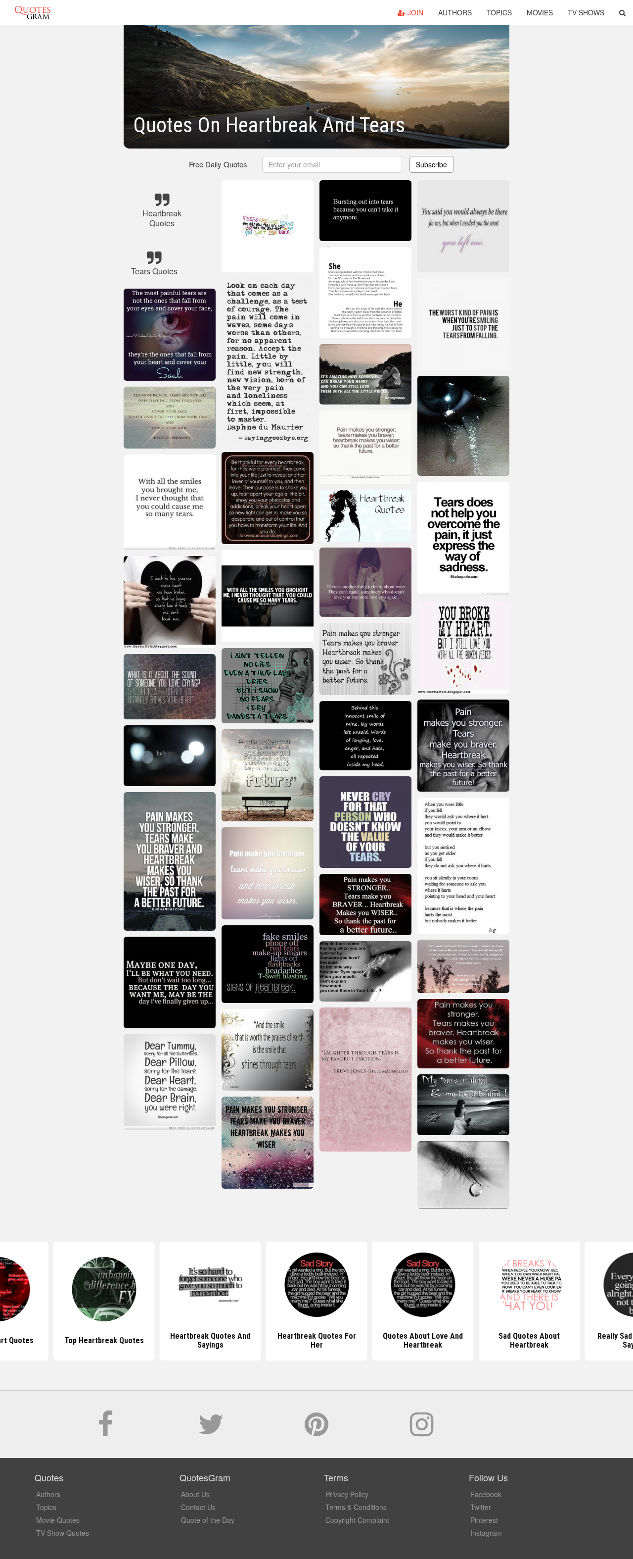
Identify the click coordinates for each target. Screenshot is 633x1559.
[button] (622, 12)
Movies (540, 12)
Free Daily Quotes (218, 164)
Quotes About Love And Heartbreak (423, 1340)
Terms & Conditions (356, 1507)
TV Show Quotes (62, 1533)
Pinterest (484, 1520)
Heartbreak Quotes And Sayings (210, 1340)
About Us (195, 1494)
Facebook (485, 1494)
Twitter (480, 1507)
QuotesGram (32, 12)
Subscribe (431, 164)
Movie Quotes (58, 1520)
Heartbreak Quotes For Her (316, 1340)
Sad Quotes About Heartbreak (529, 1340)
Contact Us (198, 1507)
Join (414, 12)
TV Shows (586, 12)
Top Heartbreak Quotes (104, 1340)
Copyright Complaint (357, 1520)
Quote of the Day (207, 1520)
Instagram (486, 1533)
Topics (499, 12)
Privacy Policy (346, 1494)
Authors (455, 12)
